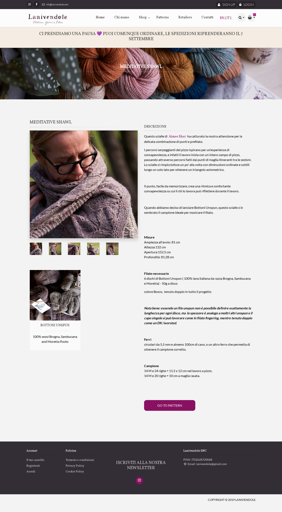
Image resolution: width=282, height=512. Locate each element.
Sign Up (228, 4)
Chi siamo (121, 17)
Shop (143, 17)
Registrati (33, 466)
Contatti (207, 17)
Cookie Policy (75, 472)
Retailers (185, 17)
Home (100, 17)
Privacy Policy (75, 466)
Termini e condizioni (80, 460)
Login (248, 4)
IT (228, 18)
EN (222, 18)
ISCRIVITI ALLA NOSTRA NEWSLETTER (141, 465)
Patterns (162, 17)
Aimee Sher (177, 136)
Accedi (30, 472)
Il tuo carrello (35, 460)
